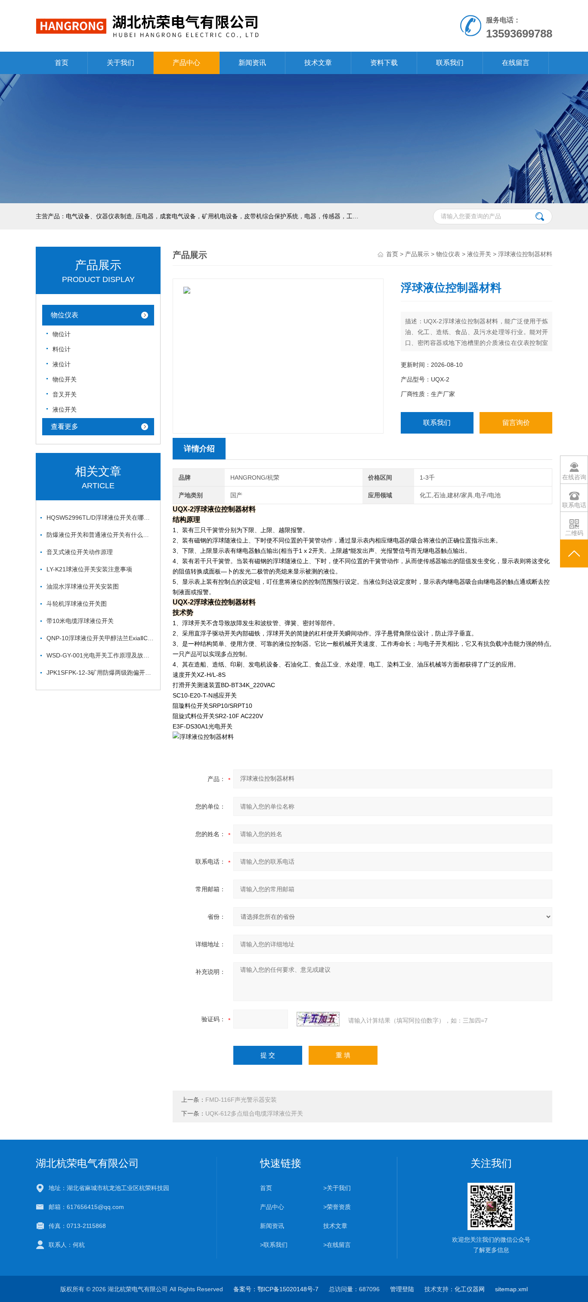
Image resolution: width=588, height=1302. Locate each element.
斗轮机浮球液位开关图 (76, 603)
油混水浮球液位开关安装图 (82, 586)
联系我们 (450, 62)
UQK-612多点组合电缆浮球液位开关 (254, 1113)
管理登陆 (402, 1289)
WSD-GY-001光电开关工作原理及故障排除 (100, 655)
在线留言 (515, 62)
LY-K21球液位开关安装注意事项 (89, 569)
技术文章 (318, 62)
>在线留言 (337, 1244)
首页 (61, 62)
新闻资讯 (252, 62)
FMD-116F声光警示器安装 (241, 1099)
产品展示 (417, 254)
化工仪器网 (470, 1289)
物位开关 (65, 379)
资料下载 (384, 62)
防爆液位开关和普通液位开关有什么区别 (100, 534)
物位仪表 (64, 315)
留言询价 (516, 422)
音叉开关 (65, 394)
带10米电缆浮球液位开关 (80, 620)
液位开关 (65, 409)
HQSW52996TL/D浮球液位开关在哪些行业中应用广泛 (100, 517)
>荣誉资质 (337, 1206)
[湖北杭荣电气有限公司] (194, 8)
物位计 (62, 334)
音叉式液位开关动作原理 (79, 552)
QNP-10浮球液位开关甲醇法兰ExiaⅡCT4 (100, 638)
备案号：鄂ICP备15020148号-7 (276, 1289)
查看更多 (64, 426)
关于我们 (120, 62)
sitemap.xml (511, 1289)
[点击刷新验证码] (318, 1019)
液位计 (62, 364)
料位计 (62, 349)
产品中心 (186, 62)
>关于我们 (337, 1187)
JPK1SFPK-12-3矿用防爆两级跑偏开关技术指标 (100, 672)
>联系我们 (274, 1244)
